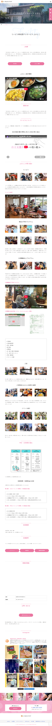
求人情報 (32, 721)
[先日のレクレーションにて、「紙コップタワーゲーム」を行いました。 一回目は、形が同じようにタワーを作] (26, 680)
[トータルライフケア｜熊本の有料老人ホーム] (6, 1)
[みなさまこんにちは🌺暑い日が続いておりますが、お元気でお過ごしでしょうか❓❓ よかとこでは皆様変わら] (12, 666)
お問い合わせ (15, 708)
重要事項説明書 (42, 550)
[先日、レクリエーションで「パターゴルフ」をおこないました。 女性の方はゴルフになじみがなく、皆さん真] (40, 666)
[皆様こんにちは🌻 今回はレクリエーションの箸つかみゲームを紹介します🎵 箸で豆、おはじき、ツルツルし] (40, 652)
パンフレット (12, 550)
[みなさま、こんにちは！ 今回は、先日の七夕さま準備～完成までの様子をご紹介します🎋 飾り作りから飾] (26, 666)
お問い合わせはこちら (26, 615)
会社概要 (13, 721)
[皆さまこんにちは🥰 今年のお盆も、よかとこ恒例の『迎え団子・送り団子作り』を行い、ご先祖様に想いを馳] (12, 652)
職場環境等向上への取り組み (40, 721)
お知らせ (8, 721)
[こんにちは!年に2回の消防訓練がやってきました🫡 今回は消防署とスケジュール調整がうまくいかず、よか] (40, 680)
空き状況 (15, 63)
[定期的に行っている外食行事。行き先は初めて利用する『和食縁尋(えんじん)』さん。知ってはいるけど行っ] (12, 680)
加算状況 (27, 550)
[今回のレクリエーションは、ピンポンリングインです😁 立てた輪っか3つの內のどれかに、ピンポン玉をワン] (26, 652)
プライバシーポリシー (19, 721)
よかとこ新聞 (37, 63)
